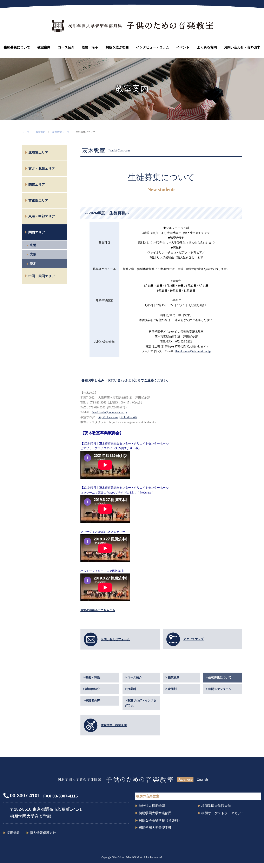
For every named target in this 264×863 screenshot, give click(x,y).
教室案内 (44, 47)
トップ (25, 132)
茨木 (33, 263)
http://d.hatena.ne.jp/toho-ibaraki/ (117, 417)
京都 (33, 245)
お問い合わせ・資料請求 (242, 47)
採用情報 (13, 833)
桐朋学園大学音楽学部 (155, 827)
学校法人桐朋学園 (152, 806)
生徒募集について (17, 47)
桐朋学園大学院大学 (216, 806)
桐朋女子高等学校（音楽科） (160, 820)
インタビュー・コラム (152, 47)
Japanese (185, 779)
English (202, 779)
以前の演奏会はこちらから (97, 610)
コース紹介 (66, 47)
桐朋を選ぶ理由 (117, 47)
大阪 (33, 254)
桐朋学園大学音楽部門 (155, 813)
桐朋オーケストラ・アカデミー (224, 813)
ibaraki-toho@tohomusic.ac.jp (193, 351)
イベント (183, 47)
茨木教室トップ (60, 132)
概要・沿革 (90, 47)
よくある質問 (207, 47)
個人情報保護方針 (43, 833)
